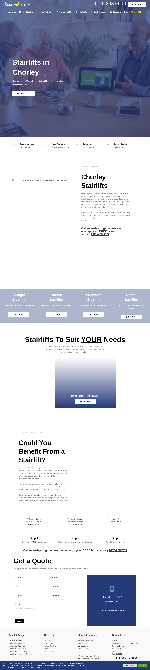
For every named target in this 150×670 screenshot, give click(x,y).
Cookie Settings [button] (129, 665)
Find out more (85, 402)
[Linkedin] (126, 658)
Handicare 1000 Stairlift (18, 649)
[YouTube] (133, 658)
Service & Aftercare (99, 12)
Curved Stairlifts (45, 12)
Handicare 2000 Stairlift (18, 651)
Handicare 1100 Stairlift (18, 646)
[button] (137, 4)
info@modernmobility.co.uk (114, 611)
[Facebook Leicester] (116, 658)
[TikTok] (136, 658)
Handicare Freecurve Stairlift (20, 654)
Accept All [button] (142, 665)
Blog (126, 12)
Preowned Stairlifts (64, 12)
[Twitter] (123, 658)
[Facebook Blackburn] (113, 658)
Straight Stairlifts (26, 12)
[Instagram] (130, 658)
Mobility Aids (136, 12)
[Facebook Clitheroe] (120, 658)
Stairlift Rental (81, 12)
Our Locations (115, 12)
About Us (12, 12)
